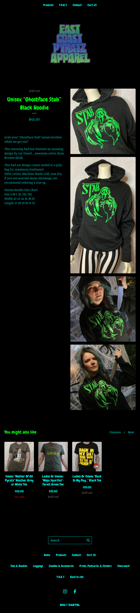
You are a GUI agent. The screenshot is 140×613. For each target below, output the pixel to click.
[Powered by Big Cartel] (70, 605)
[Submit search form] (88, 540)
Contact (77, 5)
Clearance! (123, 566)
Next (131, 432)
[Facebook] (75, 591)
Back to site (76, 577)
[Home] (70, 44)
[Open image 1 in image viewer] (103, 121)
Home (47, 555)
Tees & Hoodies (19, 566)
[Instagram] (65, 591)
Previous (115, 432)
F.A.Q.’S (63, 5)
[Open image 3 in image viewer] (103, 309)
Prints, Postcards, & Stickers (95, 566)
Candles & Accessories (61, 566)
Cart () (92, 5)
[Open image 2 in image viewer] (103, 215)
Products (48, 5)
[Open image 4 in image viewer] (103, 377)
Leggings (38, 566)
